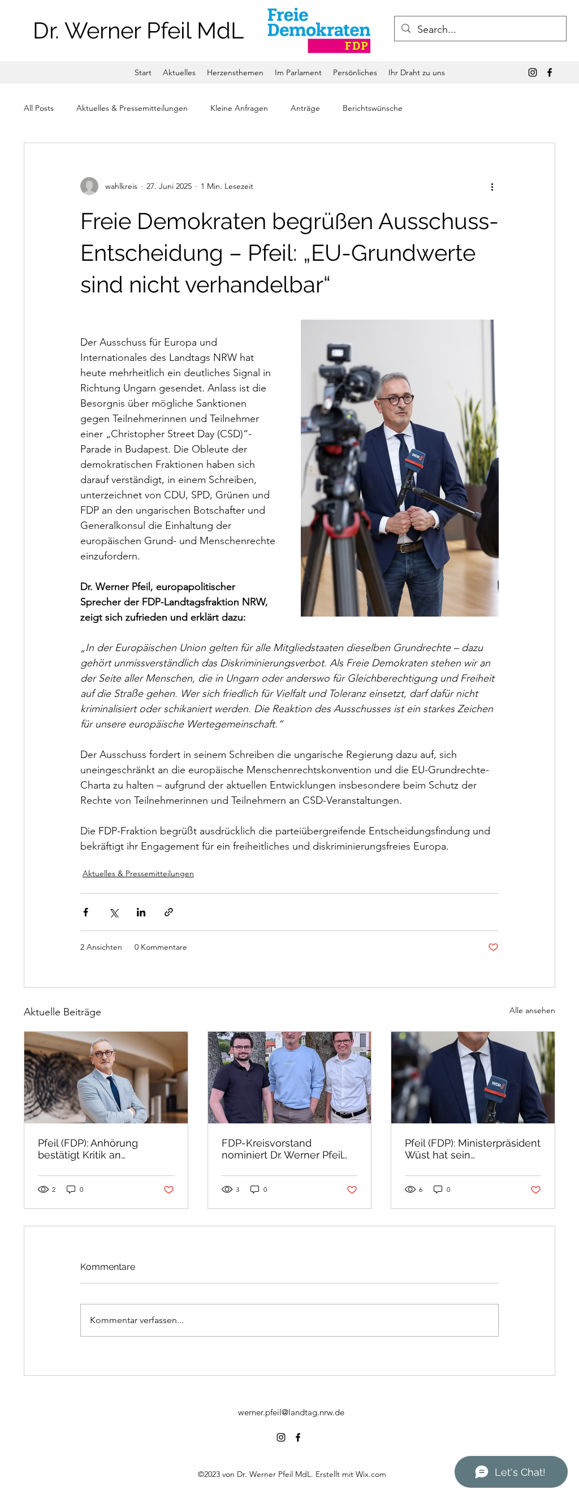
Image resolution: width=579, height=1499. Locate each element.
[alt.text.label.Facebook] (549, 72)
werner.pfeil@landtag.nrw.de (291, 1412)
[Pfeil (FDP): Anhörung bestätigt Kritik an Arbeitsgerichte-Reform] (106, 1077)
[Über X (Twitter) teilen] (113, 912)
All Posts (39, 108)
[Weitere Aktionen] (492, 186)
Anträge (305, 108)
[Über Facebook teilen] (85, 912)
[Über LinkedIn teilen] (141, 912)
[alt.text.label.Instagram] (532, 72)
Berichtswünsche (373, 108)
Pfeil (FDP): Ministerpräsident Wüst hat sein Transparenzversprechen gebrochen (473, 1149)
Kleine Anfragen (239, 108)
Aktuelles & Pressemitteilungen (132, 108)
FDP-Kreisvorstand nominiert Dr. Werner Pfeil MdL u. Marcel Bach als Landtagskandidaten (282, 1149)
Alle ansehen (532, 1010)
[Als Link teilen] (168, 912)
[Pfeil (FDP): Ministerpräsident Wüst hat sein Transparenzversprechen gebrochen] (473, 1077)
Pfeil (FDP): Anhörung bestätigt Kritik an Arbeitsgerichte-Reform (94, 1149)
